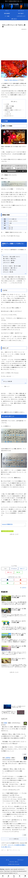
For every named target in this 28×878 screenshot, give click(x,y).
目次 (12, 101)
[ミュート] (23, 171)
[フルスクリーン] (25, 171)
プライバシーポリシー (14, 862)
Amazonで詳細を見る (7, 524)
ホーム (7, 860)
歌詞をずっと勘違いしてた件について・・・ (14, 110)
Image (5, 80)
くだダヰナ (7, 757)
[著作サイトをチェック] (7, 579)
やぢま (5, 723)
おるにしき (8, 114)
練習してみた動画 (10, 106)
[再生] (3, 171)
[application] (14, 168)
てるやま (8, 112)
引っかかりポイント (9, 116)
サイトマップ (20, 860)
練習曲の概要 (9, 108)
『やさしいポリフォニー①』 (8, 531)
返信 (25, 754)
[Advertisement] (14, 45)
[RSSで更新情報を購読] (20, 583)
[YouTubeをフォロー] (20, 579)
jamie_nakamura (13, 80)
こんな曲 (7, 104)
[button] (14, 168)
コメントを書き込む (14, 838)
